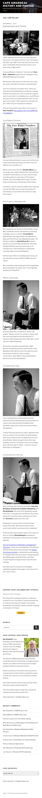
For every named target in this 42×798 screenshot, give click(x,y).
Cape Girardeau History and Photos (18, 4)
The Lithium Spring (24, 719)
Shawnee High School (16, 744)
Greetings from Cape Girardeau (25, 740)
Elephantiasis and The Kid (14, 26)
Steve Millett (7, 715)
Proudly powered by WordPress (18, 793)
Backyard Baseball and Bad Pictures (26, 736)
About (5, 793)
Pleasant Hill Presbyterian (24, 748)
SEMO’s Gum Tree (21, 711)
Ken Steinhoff (8, 711)
